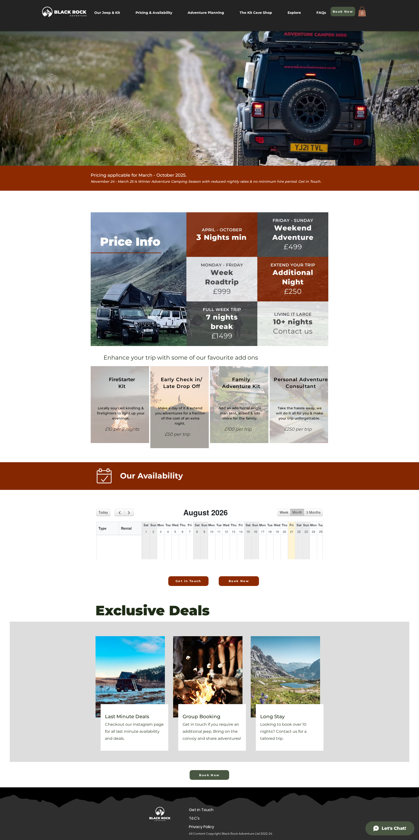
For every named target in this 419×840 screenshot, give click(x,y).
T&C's (194, 818)
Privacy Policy (200, 827)
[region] (120, 404)
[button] (298, 12)
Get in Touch (200, 810)
